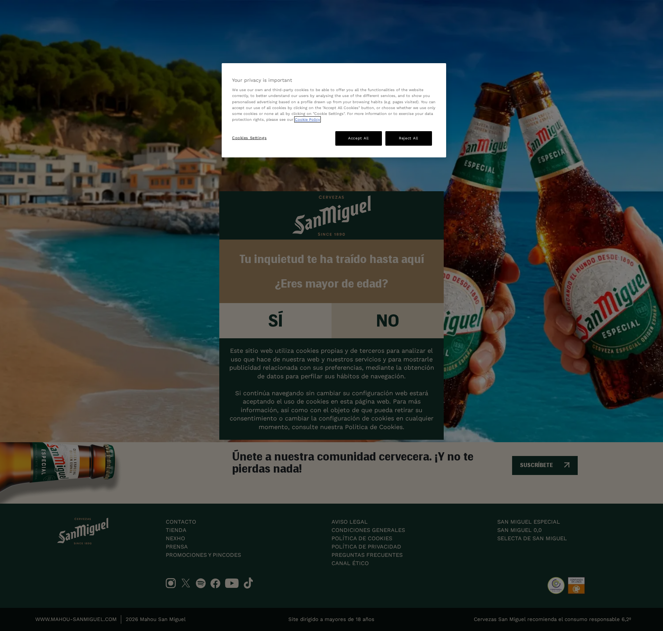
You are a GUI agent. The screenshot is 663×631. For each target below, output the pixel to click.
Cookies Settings (249, 137)
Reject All (408, 138)
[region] (334, 110)
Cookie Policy (307, 119)
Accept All (358, 138)
